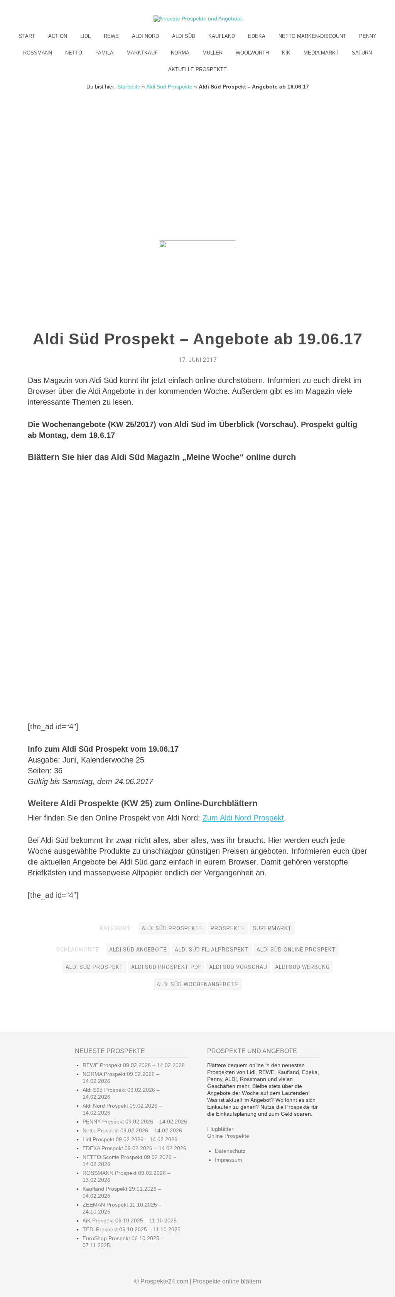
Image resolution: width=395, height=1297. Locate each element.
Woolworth (252, 53)
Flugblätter (220, 1129)
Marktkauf (142, 53)
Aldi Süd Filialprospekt (212, 949)
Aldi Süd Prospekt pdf (166, 967)
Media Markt (321, 53)
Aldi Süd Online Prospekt (296, 949)
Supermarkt (272, 928)
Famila (104, 53)
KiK (286, 53)
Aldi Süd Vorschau (238, 967)
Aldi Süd (183, 36)
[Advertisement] (197, 148)
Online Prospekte (228, 1136)
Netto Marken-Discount (312, 36)
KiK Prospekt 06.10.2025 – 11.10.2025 (130, 1220)
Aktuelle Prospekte (197, 69)
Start (27, 36)
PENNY (367, 36)
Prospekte (228, 928)
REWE (111, 36)
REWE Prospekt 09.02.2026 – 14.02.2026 (134, 1065)
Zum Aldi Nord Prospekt (243, 818)
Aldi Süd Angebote (138, 949)
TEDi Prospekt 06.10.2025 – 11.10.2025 (132, 1229)
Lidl (85, 36)
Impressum (228, 1160)
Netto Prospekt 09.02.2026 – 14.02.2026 (132, 1130)
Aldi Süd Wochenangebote (198, 984)
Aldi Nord (145, 36)
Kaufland (221, 36)
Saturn (362, 53)
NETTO (73, 53)
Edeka (256, 36)
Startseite (128, 86)
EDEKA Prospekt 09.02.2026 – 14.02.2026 (134, 1148)
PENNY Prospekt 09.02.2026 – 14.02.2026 (135, 1121)
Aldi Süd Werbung (302, 967)
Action (57, 36)
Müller (213, 53)
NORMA (180, 53)
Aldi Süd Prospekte (169, 86)
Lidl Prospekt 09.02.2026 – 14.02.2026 (130, 1139)
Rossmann (37, 53)
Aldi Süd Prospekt (94, 967)
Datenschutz (230, 1151)
